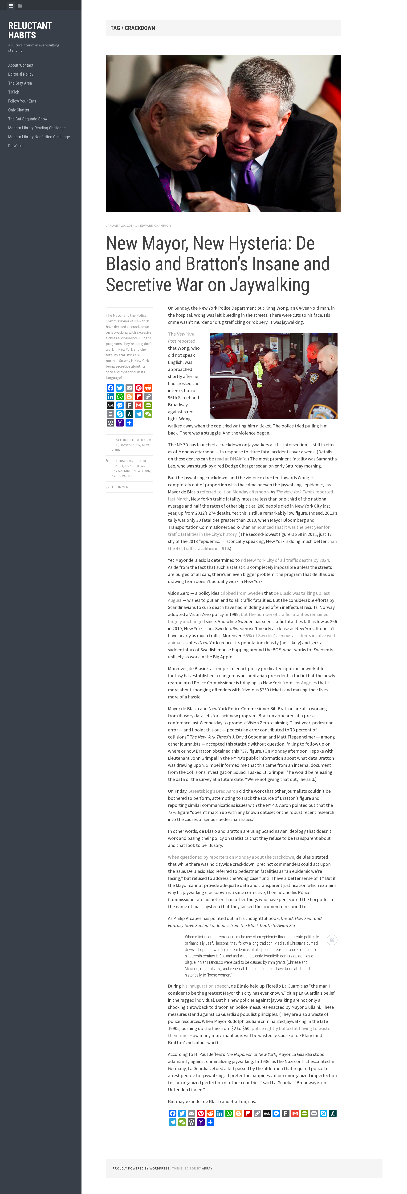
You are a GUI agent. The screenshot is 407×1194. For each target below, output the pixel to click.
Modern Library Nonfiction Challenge (39, 136)
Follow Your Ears (22, 100)
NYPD (116, 476)
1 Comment (121, 487)
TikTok (13, 92)
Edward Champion (155, 225)
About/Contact (20, 65)
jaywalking (122, 471)
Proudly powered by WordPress (141, 1168)
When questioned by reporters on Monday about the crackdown (231, 857)
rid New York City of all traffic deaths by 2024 (285, 560)
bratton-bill (123, 440)
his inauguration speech (205, 986)
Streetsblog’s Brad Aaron (213, 791)
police (127, 476)
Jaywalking (130, 445)
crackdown (135, 466)
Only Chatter (18, 109)
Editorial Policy (20, 74)
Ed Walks (16, 145)
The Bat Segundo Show (28, 118)
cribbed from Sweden (241, 593)
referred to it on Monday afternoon (234, 492)
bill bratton (123, 461)
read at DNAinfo (231, 459)
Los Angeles (305, 682)
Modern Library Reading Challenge (37, 127)
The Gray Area (20, 83)
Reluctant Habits (30, 30)
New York (142, 471)
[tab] (11, 6)
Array (207, 1168)
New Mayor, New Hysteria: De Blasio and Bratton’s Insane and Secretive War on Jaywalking (218, 264)
